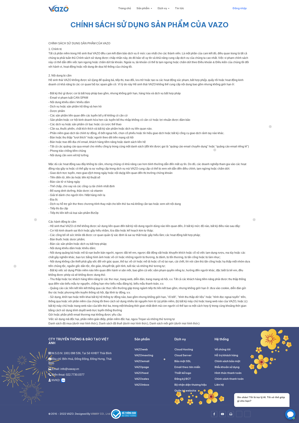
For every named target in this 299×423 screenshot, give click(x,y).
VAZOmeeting (143, 355)
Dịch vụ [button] (162, 8)
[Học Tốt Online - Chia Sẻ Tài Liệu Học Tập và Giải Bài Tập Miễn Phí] (239, 414)
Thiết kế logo (182, 373)
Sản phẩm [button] (143, 8)
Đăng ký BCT (182, 378)
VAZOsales (141, 378)
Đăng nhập (240, 8)
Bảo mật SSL (182, 361)
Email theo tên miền (187, 367)
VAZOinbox (141, 384)
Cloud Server (183, 355)
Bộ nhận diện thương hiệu (190, 384)
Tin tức (179, 8)
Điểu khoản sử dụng (227, 367)
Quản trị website (185, 390)
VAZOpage (141, 367)
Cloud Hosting (183, 349)
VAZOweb (141, 349)
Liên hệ (219, 384)
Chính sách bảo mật (227, 361)
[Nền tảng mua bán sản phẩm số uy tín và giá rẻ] (247, 414)
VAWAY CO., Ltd (100, 413)
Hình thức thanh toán (228, 373)
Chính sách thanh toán (229, 378)
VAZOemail (141, 361)
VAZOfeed (141, 373)
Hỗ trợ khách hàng (226, 355)
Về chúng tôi (222, 349)
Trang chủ (124, 8)
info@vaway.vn (69, 368)
